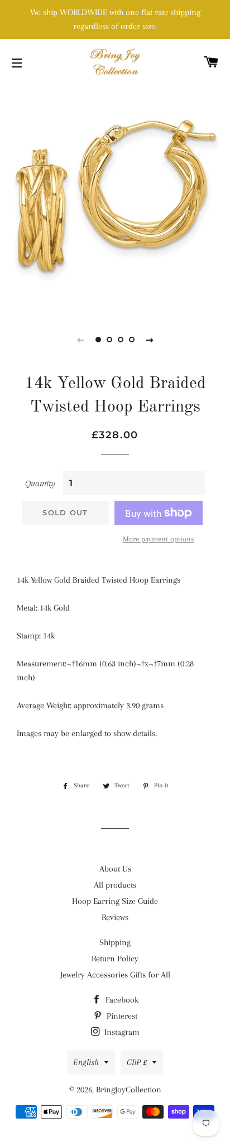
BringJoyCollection (128, 1090)
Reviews (115, 917)
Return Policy (115, 959)
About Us (115, 869)
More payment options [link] (158, 539)
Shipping (115, 942)
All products (115, 885)
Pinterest (120, 1016)
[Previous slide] (80, 339)
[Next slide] (149, 339)
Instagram (121, 1032)
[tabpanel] (115, 198)
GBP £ (137, 1062)
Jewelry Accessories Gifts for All (115, 975)
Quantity (40, 483)
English (86, 1062)
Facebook (120, 1000)
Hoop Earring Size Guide (115, 901)
